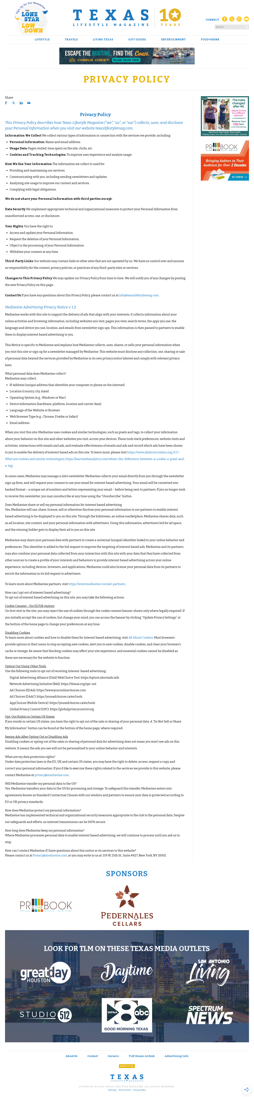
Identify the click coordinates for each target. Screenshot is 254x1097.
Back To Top (126, 1066)
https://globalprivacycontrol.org (72, 709)
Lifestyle (42, 39)
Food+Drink (210, 39)
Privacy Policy (140, 1090)
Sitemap (112, 1090)
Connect (212, 19)
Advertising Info (176, 1056)
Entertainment (173, 39)
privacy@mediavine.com (52, 775)
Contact (92, 1056)
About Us (71, 1056)
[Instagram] (239, 20)
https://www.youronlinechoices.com (61, 690)
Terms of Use (124, 1090)
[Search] (246, 26)
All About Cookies (140, 637)
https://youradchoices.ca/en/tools (59, 696)
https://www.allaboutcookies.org (149, 452)
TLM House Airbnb (142, 1056)
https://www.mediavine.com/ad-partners (97, 584)
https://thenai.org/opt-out (78, 684)
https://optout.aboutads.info (100, 677)
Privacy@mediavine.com (50, 855)
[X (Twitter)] (231, 20)
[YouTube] (246, 20)
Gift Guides (137, 39)
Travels (71, 39)
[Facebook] (224, 20)
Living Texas (103, 39)
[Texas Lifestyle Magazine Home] (127, 17)
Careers (113, 1056)
